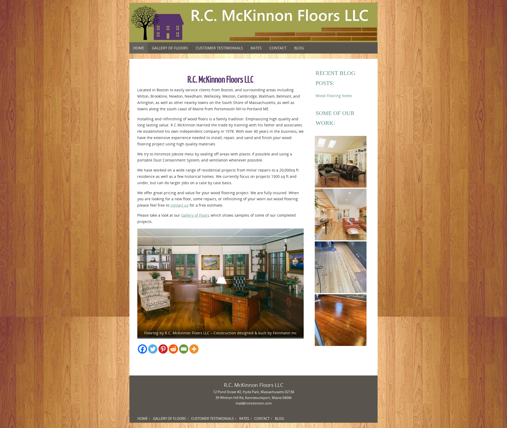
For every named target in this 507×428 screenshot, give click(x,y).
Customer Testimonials (212, 418)
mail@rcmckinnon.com (254, 403)
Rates (244, 418)
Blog (279, 418)
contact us (179, 205)
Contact (262, 418)
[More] (194, 349)
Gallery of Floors (195, 215)
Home (142, 418)
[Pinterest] (163, 349)
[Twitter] (152, 349)
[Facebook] (142, 349)
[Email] (183, 349)
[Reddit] (173, 349)
